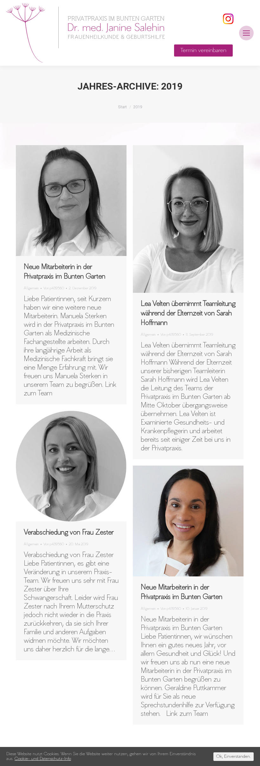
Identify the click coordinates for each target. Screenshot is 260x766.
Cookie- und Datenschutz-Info (43, 758)
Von (53, 288)
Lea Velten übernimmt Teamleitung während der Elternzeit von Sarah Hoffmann (188, 313)
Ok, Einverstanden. (233, 756)
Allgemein (31, 288)
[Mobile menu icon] (246, 33)
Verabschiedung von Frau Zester (69, 532)
